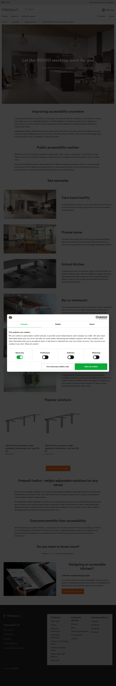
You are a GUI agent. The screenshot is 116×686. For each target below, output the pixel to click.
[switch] (45, 357)
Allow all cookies (91, 367)
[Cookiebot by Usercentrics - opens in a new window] (97, 317)
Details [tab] (58, 324)
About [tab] (91, 324)
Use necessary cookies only (58, 367)
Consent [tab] (24, 324)
